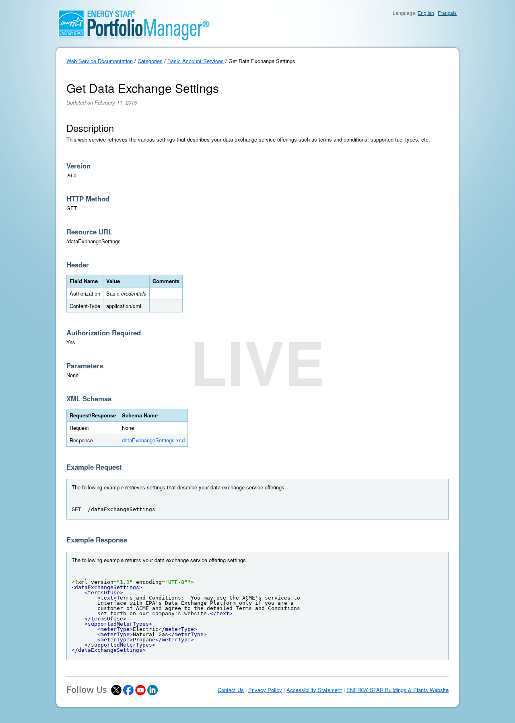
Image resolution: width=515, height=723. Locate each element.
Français (447, 12)
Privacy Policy (265, 690)
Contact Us (231, 690)
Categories (150, 61)
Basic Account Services (195, 61)
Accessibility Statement (314, 690)
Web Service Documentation (99, 61)
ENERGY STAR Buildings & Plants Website (397, 690)
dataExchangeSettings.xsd (153, 440)
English (426, 12)
